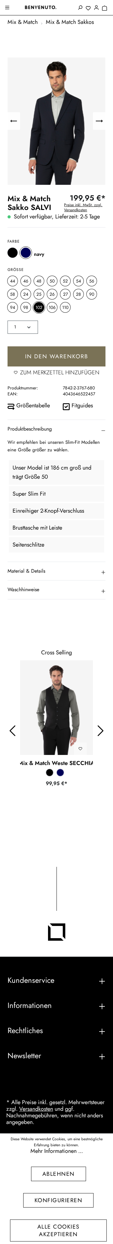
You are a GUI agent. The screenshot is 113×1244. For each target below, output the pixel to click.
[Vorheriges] (14, 121)
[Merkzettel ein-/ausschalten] (80, 748)
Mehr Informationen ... (56, 1151)
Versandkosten (36, 1109)
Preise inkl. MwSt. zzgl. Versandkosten (83, 207)
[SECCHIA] (56, 707)
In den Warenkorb (56, 356)
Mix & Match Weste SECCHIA (56, 763)
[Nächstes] (99, 121)
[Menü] (7, 8)
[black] (13, 253)
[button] (56, 429)
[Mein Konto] (96, 8)
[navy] (26, 253)
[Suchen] (80, 8)
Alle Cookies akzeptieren (58, 1230)
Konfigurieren (59, 1200)
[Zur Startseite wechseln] (40, 7)
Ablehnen (58, 1174)
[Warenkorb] (104, 8)
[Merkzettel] (88, 8)
